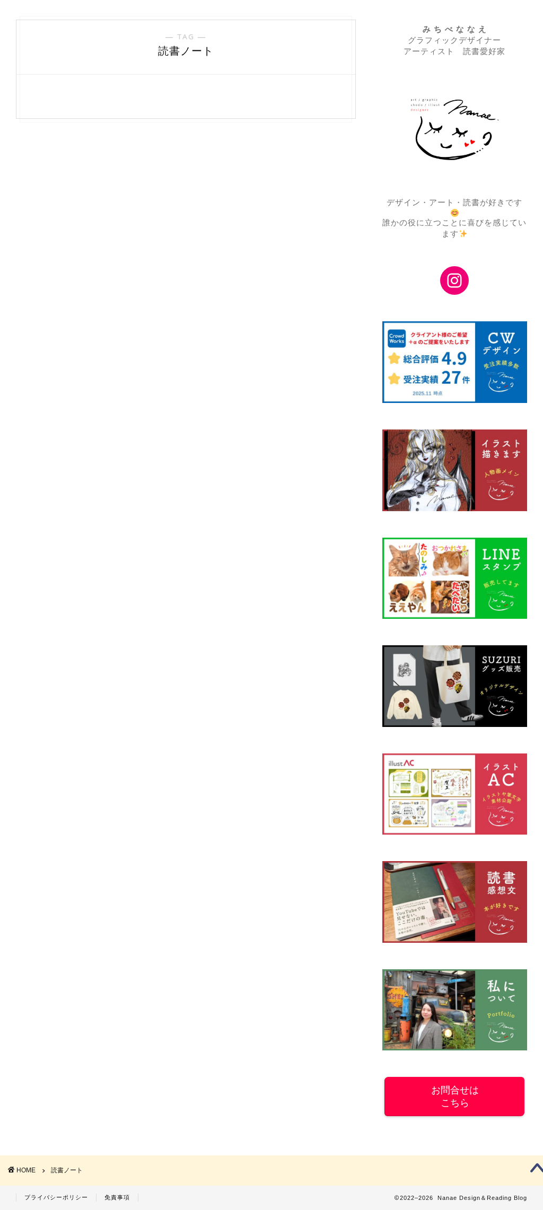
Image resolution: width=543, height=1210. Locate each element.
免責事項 (117, 1197)
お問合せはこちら (454, 1096)
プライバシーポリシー (56, 1197)
